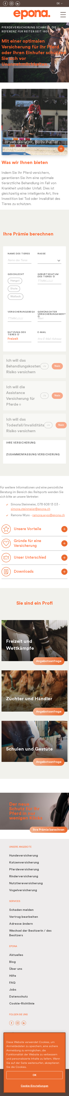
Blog (12, 961)
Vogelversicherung (23, 890)
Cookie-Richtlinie (21, 1003)
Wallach (15, 296)
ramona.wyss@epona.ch (48, 515)
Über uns (15, 968)
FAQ (12, 982)
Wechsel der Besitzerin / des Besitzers (30, 933)
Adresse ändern (21, 923)
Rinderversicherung (23, 876)
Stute (13, 288)
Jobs (12, 989)
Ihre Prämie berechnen (48, 829)
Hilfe (12, 975)
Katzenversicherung (24, 862)
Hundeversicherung (23, 855)
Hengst (15, 280)
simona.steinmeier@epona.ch (30, 509)
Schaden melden (21, 909)
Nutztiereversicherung (26, 883)
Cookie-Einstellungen (34, 1086)
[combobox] (49, 260)
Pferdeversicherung (24, 869)
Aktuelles (16, 954)
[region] (34, 1062)
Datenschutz (18, 996)
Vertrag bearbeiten (23, 916)
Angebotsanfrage (48, 661)
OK (34, 1075)
